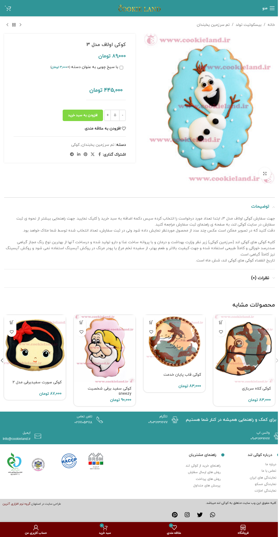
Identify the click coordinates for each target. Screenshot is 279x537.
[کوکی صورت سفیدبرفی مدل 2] (35, 345)
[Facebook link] (99, 155)
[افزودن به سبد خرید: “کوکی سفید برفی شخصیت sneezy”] (81, 322)
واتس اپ (263, 433)
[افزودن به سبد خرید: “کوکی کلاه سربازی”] (221, 322)
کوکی (75, 144)
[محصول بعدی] (7, 25)
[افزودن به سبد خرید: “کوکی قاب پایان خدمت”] (151, 322)
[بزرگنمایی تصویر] (265, 173)
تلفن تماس (84, 416)
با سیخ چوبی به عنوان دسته (84, 67)
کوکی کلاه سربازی (256, 388)
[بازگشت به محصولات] (14, 25)
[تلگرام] (173, 419)
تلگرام (163, 416)
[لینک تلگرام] (71, 155)
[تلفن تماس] (98, 419)
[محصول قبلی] (20, 25)
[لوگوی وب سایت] (139, 7)
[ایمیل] (36, 436)
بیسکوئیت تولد (249, 24)
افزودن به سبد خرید (83, 115)
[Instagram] (187, 514)
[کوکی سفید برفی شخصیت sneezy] (104, 349)
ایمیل (27, 433)
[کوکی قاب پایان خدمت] (174, 342)
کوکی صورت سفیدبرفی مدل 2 (37, 382)
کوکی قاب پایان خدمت (182, 374)
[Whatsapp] (212, 514)
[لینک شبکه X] (92, 155)
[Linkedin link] (78, 155)
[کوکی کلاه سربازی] (244, 349)
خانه (271, 24)
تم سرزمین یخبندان (213, 24)
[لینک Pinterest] (85, 155)
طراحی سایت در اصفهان (46, 504)
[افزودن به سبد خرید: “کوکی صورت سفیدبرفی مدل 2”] (11, 322)
